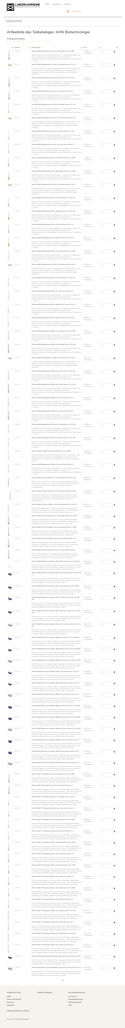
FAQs (70, 1005)
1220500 (17, 527)
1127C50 (17, 278)
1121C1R (17, 184)
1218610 (17, 516)
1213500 (17, 504)
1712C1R (17, 573)
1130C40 (17, 304)
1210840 (17, 478)
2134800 (17, 888)
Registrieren (56, 4)
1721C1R (17, 649)
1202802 (17, 344)
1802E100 (17, 728)
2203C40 (17, 922)
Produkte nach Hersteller (13, 21)
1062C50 (17, 131)
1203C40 (17, 398)
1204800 (17, 424)
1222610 (17, 538)
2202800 (17, 911)
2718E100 (17, 967)
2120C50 (17, 854)
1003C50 (17, 91)
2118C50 (17, 831)
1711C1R (17, 561)
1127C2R (17, 264)
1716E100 (17, 597)
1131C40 (17, 318)
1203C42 (17, 411)
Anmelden (67, 4)
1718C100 (17, 611)
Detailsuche (75, 11)
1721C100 (17, 637)
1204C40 (17, 438)
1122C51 (17, 238)
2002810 (17, 774)
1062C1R (17, 118)
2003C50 (17, 785)
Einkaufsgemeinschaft (75, 999)
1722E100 (17, 694)
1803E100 (17, 763)
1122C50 (17, 224)
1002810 (17, 51)
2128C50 (17, 876)
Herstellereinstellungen (18, 1011)
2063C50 (17, 808)
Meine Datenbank (45, 993)
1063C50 (17, 144)
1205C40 (17, 464)
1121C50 (17, 198)
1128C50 (17, 291)
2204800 (17, 933)
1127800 (17, 251)
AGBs (9, 996)
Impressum (10, 1002)
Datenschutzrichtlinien (14, 999)
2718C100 (17, 956)
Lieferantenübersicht (75, 1002)
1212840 (17, 491)
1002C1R (17, 64)
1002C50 (17, 78)
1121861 (17, 171)
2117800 (17, 819)
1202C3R (17, 358)
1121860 (17, 158)
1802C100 (17, 706)
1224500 (17, 550)
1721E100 (17, 660)
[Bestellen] (114, 52)
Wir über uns (72, 996)
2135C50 (17, 899)
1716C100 (17, 586)
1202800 (17, 331)
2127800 (17, 865)
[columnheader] (10, 47)
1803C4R (17, 751)
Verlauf (47, 4)
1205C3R (17, 451)
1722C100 (17, 671)
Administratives (14, 993)
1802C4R (17, 717)
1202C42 (17, 384)
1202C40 (17, 371)
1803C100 (17, 740)
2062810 (17, 797)
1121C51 (17, 211)
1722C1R (17, 683)
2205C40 (17, 945)
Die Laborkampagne (76, 993)
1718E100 (17, 624)
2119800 (17, 842)
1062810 (17, 104)
